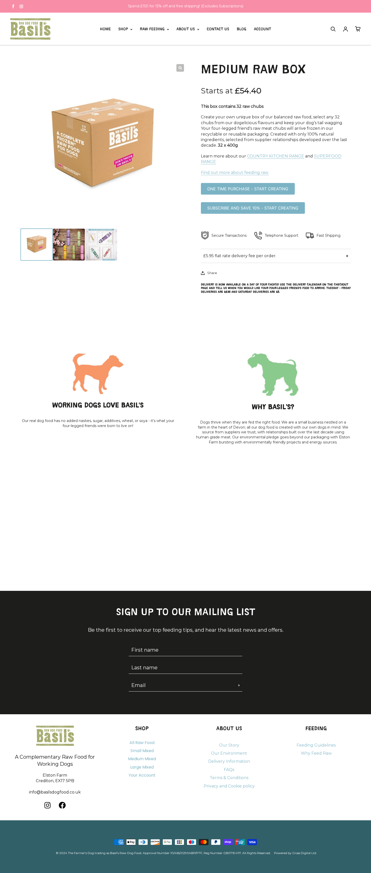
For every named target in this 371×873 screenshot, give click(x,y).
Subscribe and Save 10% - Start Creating (252, 207)
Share (212, 273)
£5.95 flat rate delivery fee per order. (239, 255)
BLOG (241, 29)
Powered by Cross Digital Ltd (295, 853)
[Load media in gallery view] (36, 244)
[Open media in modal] (180, 68)
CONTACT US (218, 29)
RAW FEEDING (153, 29)
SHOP (123, 29)
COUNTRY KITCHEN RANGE (275, 156)
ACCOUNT (262, 29)
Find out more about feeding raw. (235, 172)
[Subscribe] (239, 685)
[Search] (333, 29)
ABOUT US (186, 29)
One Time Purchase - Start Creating (247, 188)
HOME (105, 29)
